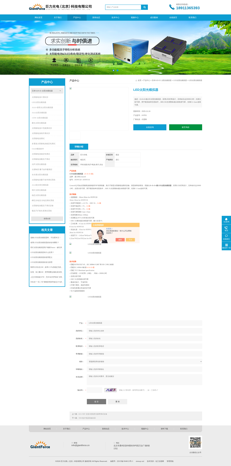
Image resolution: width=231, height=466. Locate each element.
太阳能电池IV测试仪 (40, 97)
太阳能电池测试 (38, 138)
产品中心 (77, 17)
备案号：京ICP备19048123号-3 (121, 461)
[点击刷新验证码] (111, 390)
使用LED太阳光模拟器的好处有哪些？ (44, 242)
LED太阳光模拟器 (39, 102)
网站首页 (38, 17)
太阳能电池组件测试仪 (41, 133)
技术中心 (115, 17)
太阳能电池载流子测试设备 (43, 206)
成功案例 (154, 17)
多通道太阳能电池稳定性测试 (43, 144)
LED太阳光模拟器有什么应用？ (42, 252)
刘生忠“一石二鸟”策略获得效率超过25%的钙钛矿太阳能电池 (47, 282)
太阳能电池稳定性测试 (41, 154)
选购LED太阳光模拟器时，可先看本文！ (45, 238)
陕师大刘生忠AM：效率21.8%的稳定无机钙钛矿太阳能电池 (47, 267)
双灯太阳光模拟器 (39, 190)
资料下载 (164, 429)
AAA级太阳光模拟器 (40, 185)
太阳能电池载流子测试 (41, 159)
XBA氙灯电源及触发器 (87, 418)
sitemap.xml (140, 461)
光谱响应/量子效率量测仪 (42, 169)
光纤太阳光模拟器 (39, 164)
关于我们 (58, 17)
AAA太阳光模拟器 (39, 113)
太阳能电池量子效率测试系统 (43, 180)
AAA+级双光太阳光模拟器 (42, 107)
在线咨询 (150, 127)
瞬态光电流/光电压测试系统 (43, 200)
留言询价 (185, 127)
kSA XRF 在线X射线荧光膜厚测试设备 (93, 414)
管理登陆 (170, 461)
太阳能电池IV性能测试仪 (42, 128)
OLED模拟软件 (38, 149)
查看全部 (47, 219)
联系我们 (192, 17)
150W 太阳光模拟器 (40, 118)
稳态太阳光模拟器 (39, 195)
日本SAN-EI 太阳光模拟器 (42, 91)
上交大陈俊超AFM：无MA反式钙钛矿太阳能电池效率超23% (47, 277)
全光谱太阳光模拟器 (40, 175)
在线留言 (173, 17)
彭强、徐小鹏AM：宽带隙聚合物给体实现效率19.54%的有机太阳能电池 (47, 272)
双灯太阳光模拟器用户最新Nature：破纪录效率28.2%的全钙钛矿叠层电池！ (47, 247)
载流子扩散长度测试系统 (42, 211)
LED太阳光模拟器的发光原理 (41, 262)
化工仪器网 (159, 461)
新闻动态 (96, 17)
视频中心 (135, 17)
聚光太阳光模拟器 (39, 123)
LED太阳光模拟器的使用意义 (41, 257)
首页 (139, 80)
